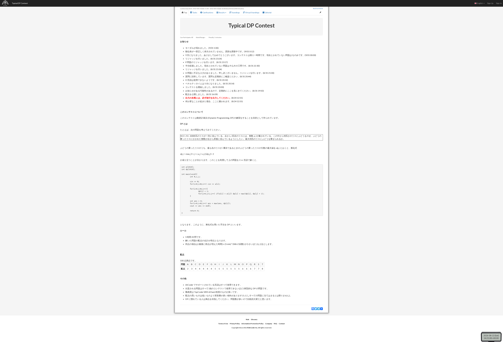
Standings (235, 12)
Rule (247, 319)
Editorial (267, 12)
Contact (282, 324)
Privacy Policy (235, 324)
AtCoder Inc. (253, 328)
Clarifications (207, 12)
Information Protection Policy (252, 324)
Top (185, 12)
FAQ (275, 324)
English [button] (480, 3)
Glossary (254, 319)
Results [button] (221, 12)
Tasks (194, 12)
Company (268, 324)
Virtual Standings (252, 12)
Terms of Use (223, 324)
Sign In (499, 3)
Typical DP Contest (20, 3)
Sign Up (490, 3)
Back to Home (318, 8)
